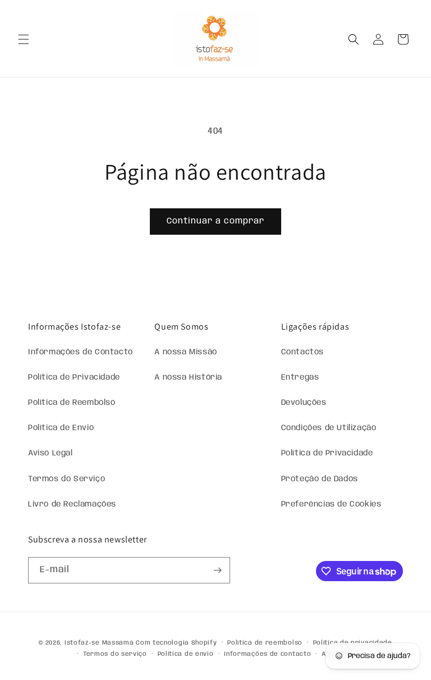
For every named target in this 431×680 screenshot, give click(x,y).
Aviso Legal (50, 453)
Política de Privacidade (74, 377)
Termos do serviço (115, 654)
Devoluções (304, 403)
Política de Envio (61, 428)
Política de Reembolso (72, 403)
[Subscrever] (217, 570)
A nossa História (188, 377)
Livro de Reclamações (72, 504)
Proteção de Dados (319, 479)
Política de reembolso (264, 643)
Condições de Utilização (329, 428)
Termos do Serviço (66, 479)
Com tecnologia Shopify (176, 643)
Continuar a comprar (215, 221)
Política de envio (186, 654)
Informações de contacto (267, 654)
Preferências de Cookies (331, 504)
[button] (23, 39)
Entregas (300, 377)
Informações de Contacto (80, 352)
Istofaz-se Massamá (99, 643)
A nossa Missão (185, 352)
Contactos (302, 352)
